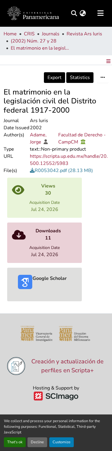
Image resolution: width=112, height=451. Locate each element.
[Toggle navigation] (100, 13)
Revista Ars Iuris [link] (84, 34)
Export (54, 77)
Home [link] (10, 34)
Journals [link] (50, 34)
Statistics (80, 77)
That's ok (14, 442)
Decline (37, 442)
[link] (69, 170)
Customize (61, 442)
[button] (74, 13)
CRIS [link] (29, 34)
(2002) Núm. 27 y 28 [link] (33, 41)
